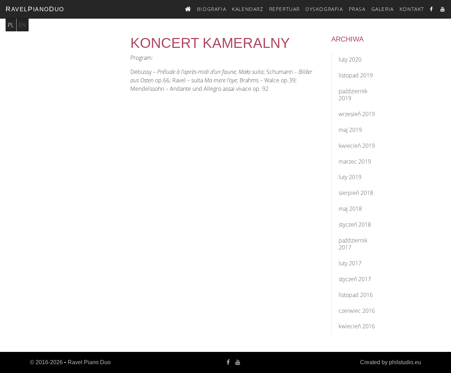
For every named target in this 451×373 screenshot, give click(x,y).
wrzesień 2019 (357, 114)
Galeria (382, 9)
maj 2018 (350, 209)
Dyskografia (324, 9)
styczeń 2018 (355, 224)
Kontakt (412, 9)
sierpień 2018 (356, 193)
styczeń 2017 (355, 279)
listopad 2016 (356, 295)
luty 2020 (350, 59)
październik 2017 (353, 244)
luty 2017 (350, 263)
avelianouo (35, 9)
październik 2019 (353, 94)
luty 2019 (350, 177)
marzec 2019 (355, 161)
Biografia (211, 9)
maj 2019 (350, 130)
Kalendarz (247, 9)
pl (11, 25)
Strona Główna (188, 8)
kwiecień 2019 (357, 146)
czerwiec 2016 (357, 311)
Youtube (442, 9)
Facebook (432, 9)
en (22, 25)
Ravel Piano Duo (89, 362)
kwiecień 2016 (357, 326)
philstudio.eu (405, 362)
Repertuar (284, 9)
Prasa (357, 9)
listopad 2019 (356, 75)
